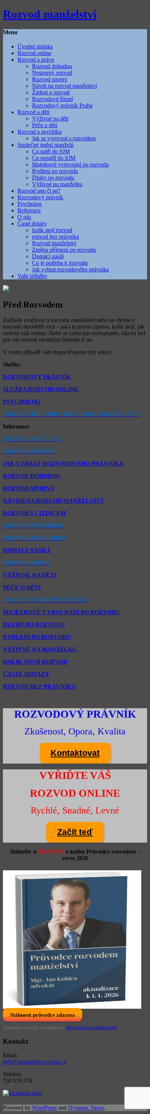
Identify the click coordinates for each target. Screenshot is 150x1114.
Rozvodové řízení (52, 99)
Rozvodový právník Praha (62, 105)
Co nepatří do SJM (53, 158)
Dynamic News (86, 1108)
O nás (24, 217)
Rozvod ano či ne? (38, 191)
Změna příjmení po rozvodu (64, 250)
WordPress (44, 1108)
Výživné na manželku (57, 184)
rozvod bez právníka (55, 237)
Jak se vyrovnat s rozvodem (64, 138)
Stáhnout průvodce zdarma (42, 1015)
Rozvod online (34, 53)
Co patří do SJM (51, 151)
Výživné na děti (50, 118)
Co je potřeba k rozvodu (60, 263)
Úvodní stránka (35, 46)
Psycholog (29, 204)
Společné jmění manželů (45, 145)
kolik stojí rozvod (52, 230)
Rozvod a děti (33, 112)
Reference (29, 210)
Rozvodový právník (40, 197)
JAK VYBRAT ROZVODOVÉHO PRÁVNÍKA (63, 463)
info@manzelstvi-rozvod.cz (34, 1062)
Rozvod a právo (35, 59)
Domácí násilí (48, 256)
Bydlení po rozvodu (55, 171)
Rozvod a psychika (39, 132)
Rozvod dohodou (52, 66)
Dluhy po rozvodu (53, 177)
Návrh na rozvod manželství (64, 86)
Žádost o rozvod (51, 92)
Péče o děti (44, 125)
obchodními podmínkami (91, 1027)
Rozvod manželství (54, 243)
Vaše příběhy (32, 276)
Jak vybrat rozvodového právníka (70, 269)
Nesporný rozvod (52, 73)
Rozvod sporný (49, 79)
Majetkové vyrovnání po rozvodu (70, 164)
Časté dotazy (32, 223)
